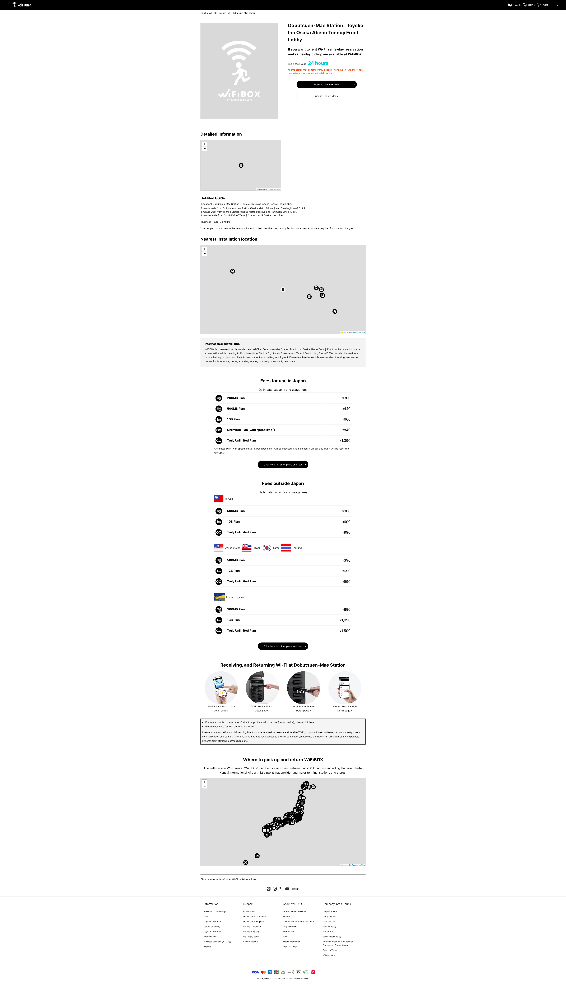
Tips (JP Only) (290, 946)
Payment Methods (212, 921)
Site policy (328, 931)
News (285, 936)
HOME (203, 13)
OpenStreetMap (274, 189)
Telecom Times (330, 950)
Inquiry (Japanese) (252, 926)
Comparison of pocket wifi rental (298, 921)
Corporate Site (330, 911)
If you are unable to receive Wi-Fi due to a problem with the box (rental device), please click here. (260, 722)
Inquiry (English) (251, 931)
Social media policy (332, 936)
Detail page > (221, 710)
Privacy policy (329, 926)
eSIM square (329, 955)
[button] (241, 165)
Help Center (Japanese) (254, 916)
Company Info (329, 916)
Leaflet (262, 189)
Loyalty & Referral (212, 931)
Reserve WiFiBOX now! (326, 84)
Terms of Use (329, 921)
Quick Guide (249, 911)
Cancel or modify (212, 926)
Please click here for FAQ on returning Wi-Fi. (230, 726)
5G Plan (287, 916)
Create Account (250, 941)
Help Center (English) (253, 921)
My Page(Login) (251, 936)
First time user (210, 936)
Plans (206, 916)
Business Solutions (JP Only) (217, 941)
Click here (206, 879)
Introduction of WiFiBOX (294, 911)
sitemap (207, 946)
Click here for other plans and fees (283, 464)
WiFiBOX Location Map (215, 911)
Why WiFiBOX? (290, 926)
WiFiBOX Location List (219, 13)
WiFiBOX (267, 979)
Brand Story (288, 931)
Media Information (291, 941)
